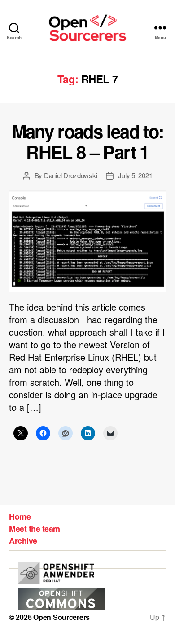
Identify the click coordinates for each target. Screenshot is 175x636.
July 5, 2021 (135, 175)
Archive (23, 540)
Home (20, 516)
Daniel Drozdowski (70, 175)
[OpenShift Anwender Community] (56, 572)
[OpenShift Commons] (62, 599)
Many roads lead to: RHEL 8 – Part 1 (87, 141)
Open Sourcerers (61, 617)
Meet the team (34, 528)
